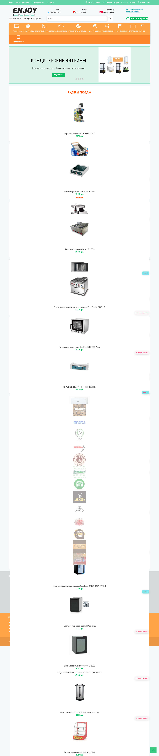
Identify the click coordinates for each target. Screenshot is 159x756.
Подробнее (58, 75)
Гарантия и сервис (37, 2)
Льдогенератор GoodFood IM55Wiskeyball (79, 626)
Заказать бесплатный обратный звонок (134, 10)
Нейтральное (132, 31)
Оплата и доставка (22, 2)
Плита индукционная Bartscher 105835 (79, 191)
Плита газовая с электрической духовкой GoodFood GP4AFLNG (79, 307)
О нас (11, 2)
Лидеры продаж (79, 92)
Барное (142, 31)
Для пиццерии (95, 31)
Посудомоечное (120, 31)
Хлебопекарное (61, 31)
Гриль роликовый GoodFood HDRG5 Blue (79, 387)
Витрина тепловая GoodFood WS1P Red (79, 752)
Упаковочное (107, 31)
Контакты (50, 2)
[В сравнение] (82, 130)
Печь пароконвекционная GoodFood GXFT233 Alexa (79, 347)
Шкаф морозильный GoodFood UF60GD (79, 666)
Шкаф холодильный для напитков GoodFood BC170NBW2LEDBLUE (79, 586)
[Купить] (76, 130)
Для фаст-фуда (27, 31)
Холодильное (18, 41)
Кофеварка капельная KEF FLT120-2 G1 (79, 134)
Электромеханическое (44, 31)
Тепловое (17, 31)
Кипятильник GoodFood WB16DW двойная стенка (79, 712)
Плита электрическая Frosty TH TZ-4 (79, 249)
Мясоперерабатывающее (78, 31)
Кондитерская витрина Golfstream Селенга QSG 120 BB (79, 673)
